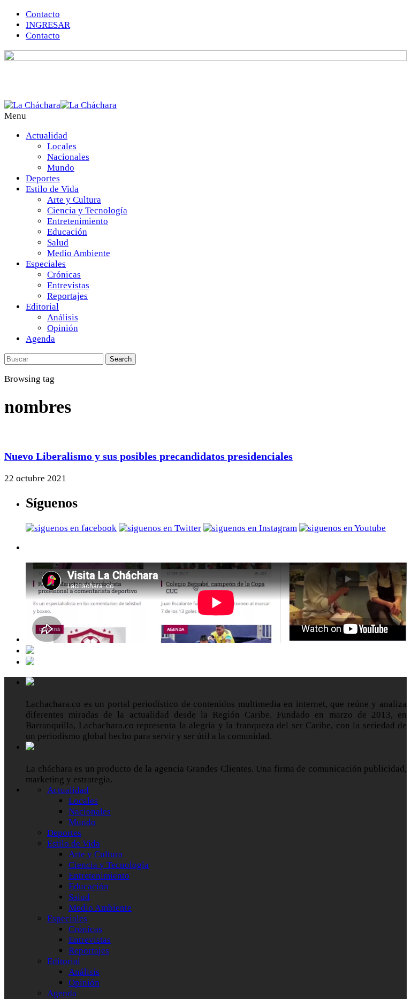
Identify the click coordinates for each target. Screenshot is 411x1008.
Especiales (46, 264)
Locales (62, 146)
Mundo (60, 168)
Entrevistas (68, 285)
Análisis (62, 317)
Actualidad (46, 135)
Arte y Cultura (74, 200)
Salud (57, 242)
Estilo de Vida (52, 189)
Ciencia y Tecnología (87, 210)
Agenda (40, 339)
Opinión (62, 328)
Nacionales (68, 157)
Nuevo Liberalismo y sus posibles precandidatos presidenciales (148, 456)
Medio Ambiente (78, 253)
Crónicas (64, 275)
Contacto (43, 14)
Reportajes (67, 296)
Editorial (42, 307)
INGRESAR (48, 25)
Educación (67, 232)
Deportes (43, 178)
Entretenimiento (77, 221)
